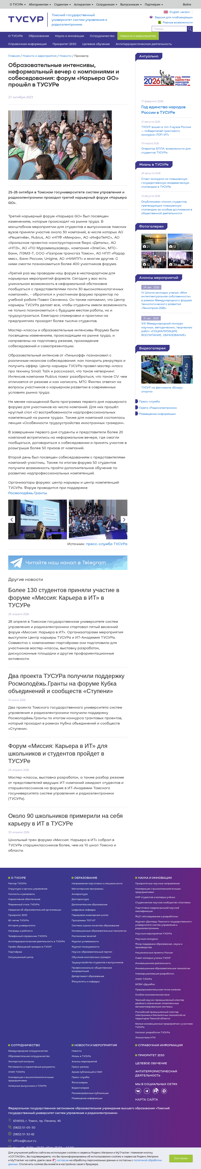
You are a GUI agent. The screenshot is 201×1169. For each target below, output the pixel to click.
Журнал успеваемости (85, 941)
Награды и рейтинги (20, 930)
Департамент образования (88, 976)
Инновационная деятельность (153, 963)
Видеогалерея (152, 348)
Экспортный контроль (21, 1061)
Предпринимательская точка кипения (158, 989)
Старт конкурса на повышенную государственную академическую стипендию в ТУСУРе (165, 182)
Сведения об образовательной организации (34, 909)
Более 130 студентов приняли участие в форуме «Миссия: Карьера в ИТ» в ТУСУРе (63, 597)
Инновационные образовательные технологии (99, 930)
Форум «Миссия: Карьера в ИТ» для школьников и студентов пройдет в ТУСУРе (57, 753)
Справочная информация (27, 44)
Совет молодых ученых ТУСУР (153, 957)
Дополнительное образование (89, 904)
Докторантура (80, 899)
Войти (187, 4)
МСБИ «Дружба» (145, 984)
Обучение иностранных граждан (91, 957)
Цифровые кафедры (84, 909)
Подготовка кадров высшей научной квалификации (157, 909)
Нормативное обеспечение (24, 899)
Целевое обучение (96, 44)
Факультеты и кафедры (86, 981)
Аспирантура (80, 894)
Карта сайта (146, 1099)
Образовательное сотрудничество (29, 1056)
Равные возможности (178, 22)
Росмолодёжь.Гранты (27, 493)
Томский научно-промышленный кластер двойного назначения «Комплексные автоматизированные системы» (159, 1003)
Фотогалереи (151, 226)
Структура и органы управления (27, 888)
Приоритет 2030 (64, 44)
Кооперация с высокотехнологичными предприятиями (158, 890)
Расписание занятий (84, 936)
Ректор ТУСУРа (17, 883)
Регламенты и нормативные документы (31, 1066)
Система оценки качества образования (95, 925)
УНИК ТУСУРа (143, 978)
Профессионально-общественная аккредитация (92, 969)
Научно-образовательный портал (92, 951)
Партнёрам (153, 4)
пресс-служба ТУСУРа (106, 544)
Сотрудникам (105, 4)
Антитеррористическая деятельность (144, 44)
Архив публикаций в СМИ (87, 1071)
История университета (21, 925)
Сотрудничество (102, 36)
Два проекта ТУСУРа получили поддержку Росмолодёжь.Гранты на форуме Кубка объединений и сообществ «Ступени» (66, 683)
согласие (63, 1160)
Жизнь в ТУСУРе (154, 164)
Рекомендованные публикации (90, 1093)
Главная (14, 55)
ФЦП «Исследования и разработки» (156, 916)
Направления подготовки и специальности (97, 883)
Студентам (61, 4)
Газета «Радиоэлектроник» (158, 407)
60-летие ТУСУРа (18, 920)
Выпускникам (130, 4)
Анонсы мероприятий (158, 277)
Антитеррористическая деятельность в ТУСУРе (36, 941)
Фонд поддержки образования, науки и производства (158, 945)
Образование (39, 36)
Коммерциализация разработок (154, 973)
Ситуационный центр (20, 957)
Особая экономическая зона (152, 994)
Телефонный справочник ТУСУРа (27, 936)
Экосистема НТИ (145, 1037)
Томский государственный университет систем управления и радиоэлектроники (79, 19)
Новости (65, 55)
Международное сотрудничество (28, 1050)
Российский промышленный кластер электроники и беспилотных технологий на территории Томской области (160, 1015)
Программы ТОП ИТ (84, 920)
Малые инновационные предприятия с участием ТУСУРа (164, 1025)
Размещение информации (157, 413)
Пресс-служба (149, 401)
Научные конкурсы (146, 938)
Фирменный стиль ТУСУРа (23, 904)
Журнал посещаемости (85, 946)
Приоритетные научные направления (157, 883)
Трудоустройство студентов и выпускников (97, 962)
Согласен (181, 1158)
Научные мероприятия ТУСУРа (153, 933)
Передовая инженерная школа (90, 915)
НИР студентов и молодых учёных (155, 897)
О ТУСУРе (17, 4)
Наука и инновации (69, 36)
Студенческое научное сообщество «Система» (163, 902)
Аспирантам (82, 4)
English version (180, 12)
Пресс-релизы (80, 1066)
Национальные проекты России (154, 952)
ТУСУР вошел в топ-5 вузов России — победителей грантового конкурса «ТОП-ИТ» (166, 130)
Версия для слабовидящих (174, 17)
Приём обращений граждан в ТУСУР (30, 946)
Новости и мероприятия (138, 36)
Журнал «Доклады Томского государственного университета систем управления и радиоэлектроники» (163, 924)
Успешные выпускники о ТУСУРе (27, 1085)
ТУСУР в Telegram (147, 1091)
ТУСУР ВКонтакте (138, 1091)
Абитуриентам (39, 4)
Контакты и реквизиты (21, 894)
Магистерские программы (87, 888)
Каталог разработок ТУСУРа (152, 1032)
